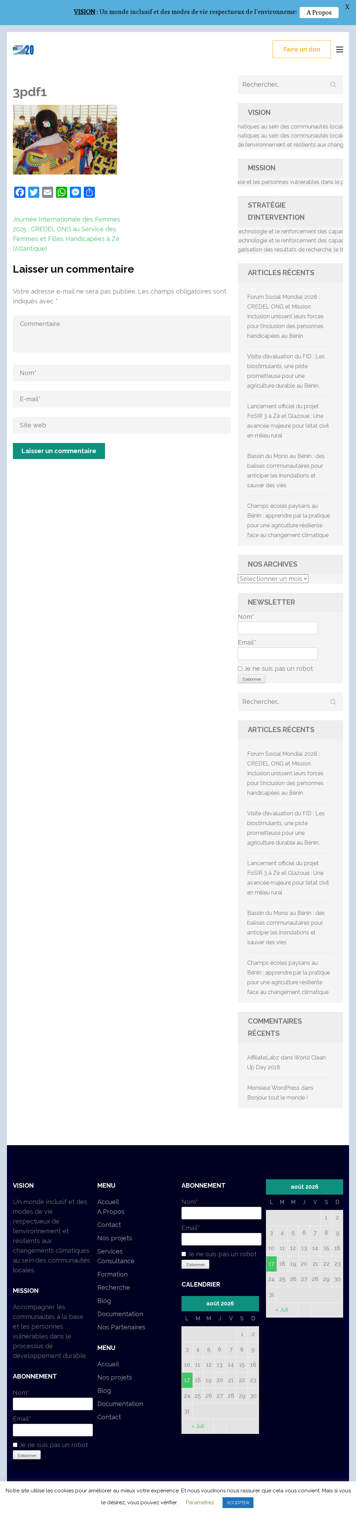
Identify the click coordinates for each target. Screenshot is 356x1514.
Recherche (113, 1287)
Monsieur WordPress (273, 1088)
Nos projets (114, 1238)
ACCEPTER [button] (238, 1502)
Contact (109, 1224)
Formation (112, 1274)
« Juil (197, 1426)
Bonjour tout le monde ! (277, 1097)
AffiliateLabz (263, 1057)
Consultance (116, 1261)
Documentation (120, 1314)
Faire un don (301, 49)
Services (110, 1251)
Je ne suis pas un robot (277, 668)
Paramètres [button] (200, 1502)
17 (187, 1380)
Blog (104, 1300)
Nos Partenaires (121, 1327)
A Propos (110, 1211)
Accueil (108, 1201)
